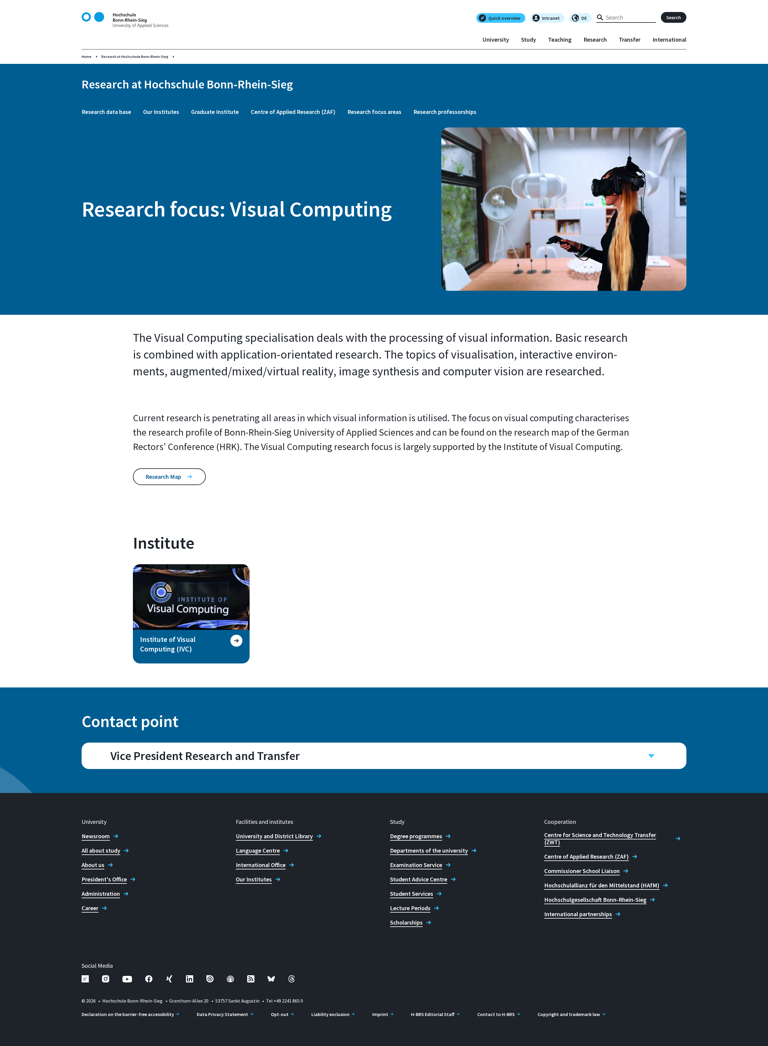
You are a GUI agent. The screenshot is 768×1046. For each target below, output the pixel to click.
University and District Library (274, 836)
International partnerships (578, 914)
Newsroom (96, 836)
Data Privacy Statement (222, 1014)
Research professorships (444, 111)
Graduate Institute (215, 111)
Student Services (411, 893)
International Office (261, 865)
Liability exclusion (330, 1014)
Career (90, 908)
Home (87, 56)
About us (93, 865)
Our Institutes (161, 111)
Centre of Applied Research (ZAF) (293, 111)
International (669, 39)
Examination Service (416, 865)
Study (528, 39)
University (495, 39)
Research (595, 39)
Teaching (560, 39)
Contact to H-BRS (496, 1014)
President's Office (104, 879)
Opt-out (280, 1014)
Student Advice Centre (418, 879)
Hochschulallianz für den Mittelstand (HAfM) (601, 885)
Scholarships (406, 922)
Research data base (106, 111)
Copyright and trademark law (569, 1014)
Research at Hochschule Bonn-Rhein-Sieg (134, 56)
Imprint (380, 1014)
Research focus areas (374, 111)
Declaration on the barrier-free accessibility (128, 1014)
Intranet (551, 18)
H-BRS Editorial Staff (432, 1014)
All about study (101, 850)
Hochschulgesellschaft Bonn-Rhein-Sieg (595, 899)
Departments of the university (429, 850)
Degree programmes (416, 836)
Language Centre (258, 850)
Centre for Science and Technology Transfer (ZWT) (600, 838)
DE (584, 18)
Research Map (163, 476)
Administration (101, 893)
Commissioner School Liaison (582, 871)
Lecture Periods (410, 908)
